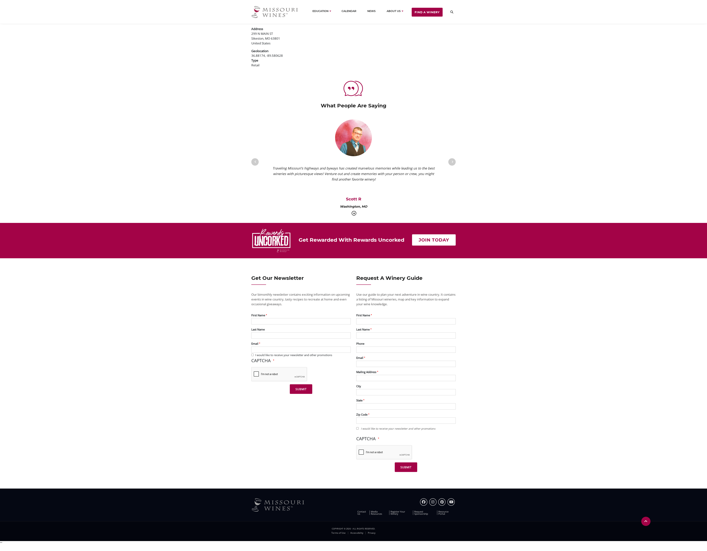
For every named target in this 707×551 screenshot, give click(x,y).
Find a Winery (427, 12)
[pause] (354, 213)
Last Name (258, 329)
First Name (258, 315)
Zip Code (361, 414)
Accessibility (356, 533)
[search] (451, 12)
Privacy (371, 533)
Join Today (434, 240)
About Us (394, 11)
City (358, 386)
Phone (360, 343)
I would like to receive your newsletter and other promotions (293, 355)
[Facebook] (423, 502)
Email (254, 343)
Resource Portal (443, 512)
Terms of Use (338, 533)
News (371, 11)
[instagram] (433, 502)
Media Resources (376, 512)
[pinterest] (442, 502)
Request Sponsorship (421, 512)
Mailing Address (366, 372)
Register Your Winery (398, 512)
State (359, 400)
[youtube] (451, 502)
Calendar (349, 11)
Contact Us (361, 512)
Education (320, 11)
